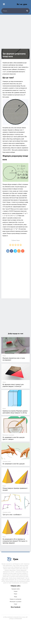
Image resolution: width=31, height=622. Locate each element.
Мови (15, 596)
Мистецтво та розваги (15, 601)
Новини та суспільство (15, 599)
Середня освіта (15, 589)
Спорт (15, 604)
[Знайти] (27, 10)
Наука (18, 240)
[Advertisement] (15, 33)
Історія (15, 591)
